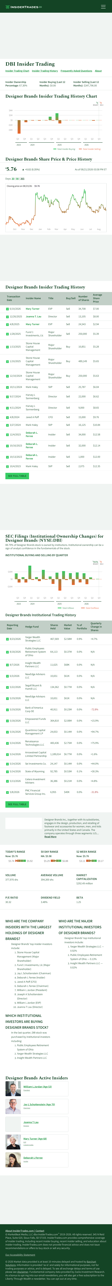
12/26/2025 (16, 317)
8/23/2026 (15, 639)
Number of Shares (83, 298)
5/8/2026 (14, 792)
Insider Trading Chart (17, 71)
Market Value (68, 627)
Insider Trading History (45, 71)
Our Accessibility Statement (20, 1255)
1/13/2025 (15, 347)
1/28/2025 (15, 334)
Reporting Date (12, 627)
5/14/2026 (15, 743)
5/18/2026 (15, 721)
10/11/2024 (16, 387)
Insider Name (33, 298)
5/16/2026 (15, 732)
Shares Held (54, 627)
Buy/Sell (71, 298)
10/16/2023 (16, 446)
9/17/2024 (15, 397)
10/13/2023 (16, 457)
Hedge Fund (32, 627)
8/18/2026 (15, 652)
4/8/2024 (14, 417)
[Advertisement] (56, 35)
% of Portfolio (82, 627)
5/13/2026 (15, 781)
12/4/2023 (15, 435)
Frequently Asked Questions (76, 71)
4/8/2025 (14, 324)
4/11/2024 (15, 408)
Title (50, 298)
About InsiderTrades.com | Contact (24, 1231)
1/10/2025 (15, 361)
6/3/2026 (14, 676)
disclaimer (22, 1272)
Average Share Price (97, 298)
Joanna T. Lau (33, 317)
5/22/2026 (15, 687)
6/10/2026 (15, 309)
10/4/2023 (15, 466)
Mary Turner (33, 309)
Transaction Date (13, 298)
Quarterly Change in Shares (96, 627)
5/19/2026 (15, 698)
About (98, 71)
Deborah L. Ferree (32, 434)
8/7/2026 (14, 665)
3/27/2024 (15, 425)
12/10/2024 (16, 376)
